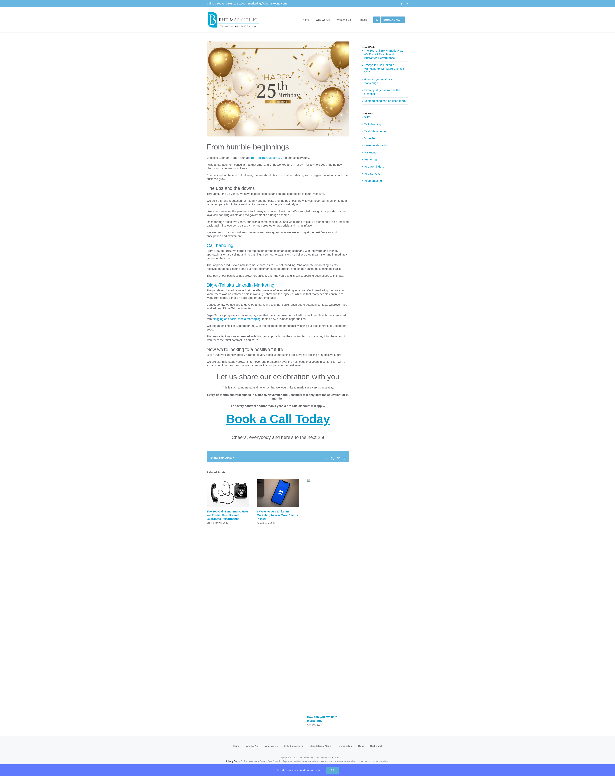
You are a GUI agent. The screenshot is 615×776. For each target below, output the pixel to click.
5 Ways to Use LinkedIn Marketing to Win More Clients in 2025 (277, 492)
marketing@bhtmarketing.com (267, 3)
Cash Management (376, 131)
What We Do (271, 746)
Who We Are (252, 746)
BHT (367, 117)
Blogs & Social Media (320, 746)
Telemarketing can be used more (385, 101)
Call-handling (220, 245)
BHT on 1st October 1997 (267, 157)
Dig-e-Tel (369, 138)
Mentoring (370, 159)
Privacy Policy (233, 761)
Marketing (370, 152)
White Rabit (333, 757)
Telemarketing (373, 180)
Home (236, 746)
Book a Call (376, 746)
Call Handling (372, 124)
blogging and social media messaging (237, 319)
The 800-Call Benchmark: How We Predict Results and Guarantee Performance (227, 492)
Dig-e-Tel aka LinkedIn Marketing (240, 285)
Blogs (361, 746)
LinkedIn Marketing (376, 145)
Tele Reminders (374, 166)
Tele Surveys (372, 173)
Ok (332, 770)
